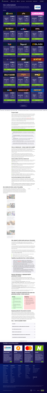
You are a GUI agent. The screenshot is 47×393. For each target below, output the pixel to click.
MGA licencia (27, 376)
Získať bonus (9, 23)
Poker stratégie (27, 373)
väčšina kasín (19, 261)
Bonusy (19, 1)
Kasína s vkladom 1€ (5, 382)
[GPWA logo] (42, 390)
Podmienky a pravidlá (35, 369)
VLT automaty (20, 373)
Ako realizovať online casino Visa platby (23, 110)
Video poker (12, 382)
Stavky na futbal (12, 381)
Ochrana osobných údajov (36, 368)
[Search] (40, 1)
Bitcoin (15, 352)
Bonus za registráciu (5, 380)
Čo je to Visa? (2, 110)
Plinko (19, 375)
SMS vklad (26, 375)
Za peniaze (19, 368)
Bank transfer (6, 352)
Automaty (35, 1)
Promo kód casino (5, 381)
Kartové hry (11, 373)
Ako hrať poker (27, 367)
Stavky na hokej (12, 380)
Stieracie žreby (12, 376)
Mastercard (27, 352)
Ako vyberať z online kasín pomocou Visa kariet (35, 110)
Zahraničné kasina (5, 368)
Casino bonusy (5, 373)
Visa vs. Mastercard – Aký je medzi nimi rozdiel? (11, 110)
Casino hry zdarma (29, 1)
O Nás (33, 367)
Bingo (11, 369)
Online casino (13, 1)
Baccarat (11, 368)
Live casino (4, 369)
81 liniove (19, 374)
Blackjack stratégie (27, 368)
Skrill (26, 374)
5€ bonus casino (5, 376)
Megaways (19, 369)
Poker (11, 374)
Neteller (36, 352)
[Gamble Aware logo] (38, 390)
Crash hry (19, 376)
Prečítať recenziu (6, 25)
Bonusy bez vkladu (5, 375)
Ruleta (11, 375)
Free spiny (23, 1)
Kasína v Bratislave (27, 369)
